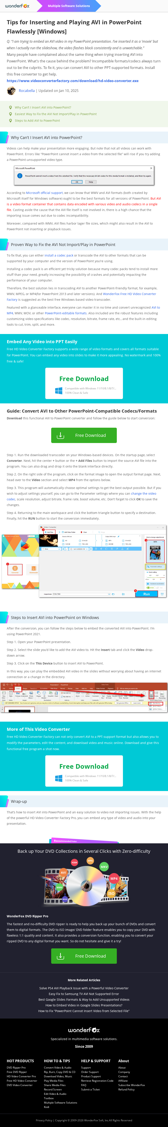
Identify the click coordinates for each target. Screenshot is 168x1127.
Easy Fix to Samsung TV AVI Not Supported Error (84, 994)
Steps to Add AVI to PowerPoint (37, 120)
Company (124, 1072)
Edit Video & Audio (55, 1094)
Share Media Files (55, 1085)
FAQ (83, 1085)
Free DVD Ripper (17, 1072)
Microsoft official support (44, 193)
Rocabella (27, 90)
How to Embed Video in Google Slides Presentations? (84, 1005)
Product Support (91, 1076)
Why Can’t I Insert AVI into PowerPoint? (43, 107)
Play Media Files (53, 1081)
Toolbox (49, 1098)
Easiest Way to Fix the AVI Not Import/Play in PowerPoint (56, 114)
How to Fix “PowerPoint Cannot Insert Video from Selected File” (84, 1011)
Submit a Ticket (90, 1089)
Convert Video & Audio (57, 1067)
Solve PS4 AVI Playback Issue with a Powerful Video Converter (84, 988)
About (122, 1067)
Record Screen (53, 1089)
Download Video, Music (58, 1076)
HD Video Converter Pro (21, 1076)
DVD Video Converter (20, 1085)
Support (86, 1067)
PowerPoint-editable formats (66, 313)
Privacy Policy (44, 1120)
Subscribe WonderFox (131, 1085)
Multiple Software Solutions (60, 1102)
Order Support (90, 1072)
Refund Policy (126, 1089)
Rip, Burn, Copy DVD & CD (59, 1072)
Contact (123, 1076)
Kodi (46, 1107)
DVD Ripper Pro (16, 1067)
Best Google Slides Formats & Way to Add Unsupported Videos (84, 999)
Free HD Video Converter (22, 1081)
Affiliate (123, 1081)
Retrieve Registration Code (97, 1081)
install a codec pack (59, 255)
